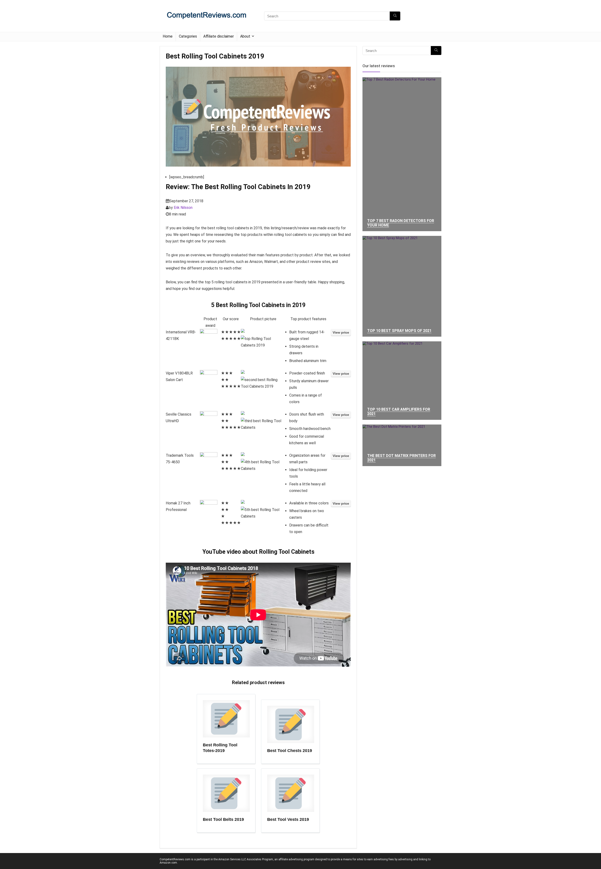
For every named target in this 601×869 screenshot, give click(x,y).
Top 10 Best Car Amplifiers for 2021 (398, 411)
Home (168, 36)
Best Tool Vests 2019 (288, 819)
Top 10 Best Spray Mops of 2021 (399, 330)
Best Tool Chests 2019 (289, 750)
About (245, 36)
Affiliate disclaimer (218, 36)
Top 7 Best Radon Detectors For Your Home (400, 222)
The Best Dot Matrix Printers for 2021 (401, 457)
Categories (188, 36)
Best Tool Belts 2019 (223, 819)
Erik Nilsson (183, 207)
